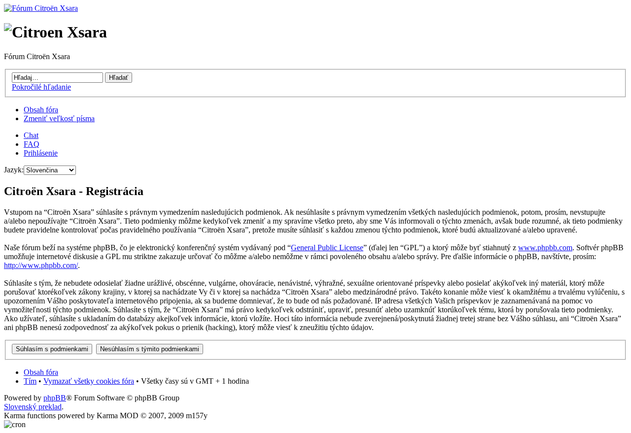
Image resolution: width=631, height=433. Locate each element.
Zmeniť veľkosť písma (59, 118)
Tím (30, 381)
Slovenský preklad (33, 406)
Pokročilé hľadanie (41, 87)
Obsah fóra (41, 109)
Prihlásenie (41, 153)
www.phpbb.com (545, 247)
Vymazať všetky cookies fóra (88, 381)
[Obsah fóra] (41, 8)
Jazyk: (14, 170)
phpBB (54, 398)
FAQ (31, 144)
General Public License (327, 247)
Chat (31, 135)
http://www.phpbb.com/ (41, 265)
